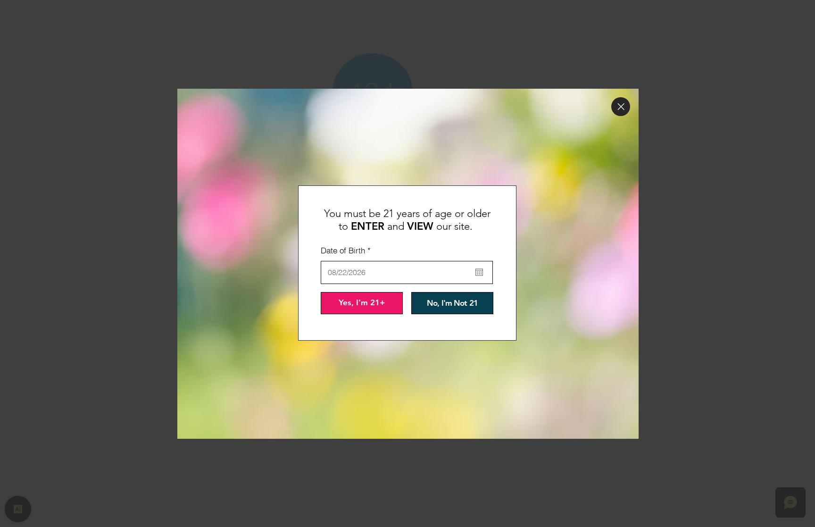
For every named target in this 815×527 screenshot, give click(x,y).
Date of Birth (348, 250)
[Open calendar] (479, 272)
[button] (620, 106)
